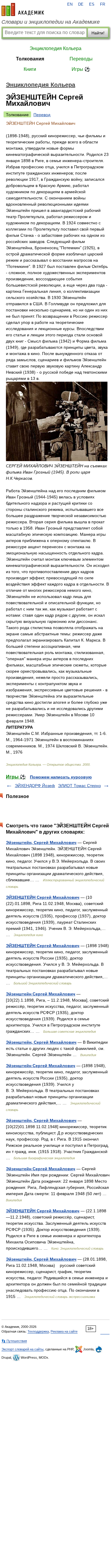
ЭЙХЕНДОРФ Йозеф (35, 785)
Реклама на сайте (64, 1331)
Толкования (30, 58)
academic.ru (22, 9)
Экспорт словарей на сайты (22, 1349)
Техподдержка (38, 1331)
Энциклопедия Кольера (55, 48)
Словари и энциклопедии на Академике (50, 22)
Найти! (97, 33)
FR (102, 4)
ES (91, 4)
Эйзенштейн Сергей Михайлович (40, 994)
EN (70, 4)
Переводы (81, 58)
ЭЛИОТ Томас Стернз (79, 785)
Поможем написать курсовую (61, 777)
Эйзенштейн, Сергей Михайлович (41, 842)
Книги (30, 69)
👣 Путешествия (14, 1341)
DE (80, 4)
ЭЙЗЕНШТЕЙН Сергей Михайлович (42, 897)
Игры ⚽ (81, 69)
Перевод (41, 114)
